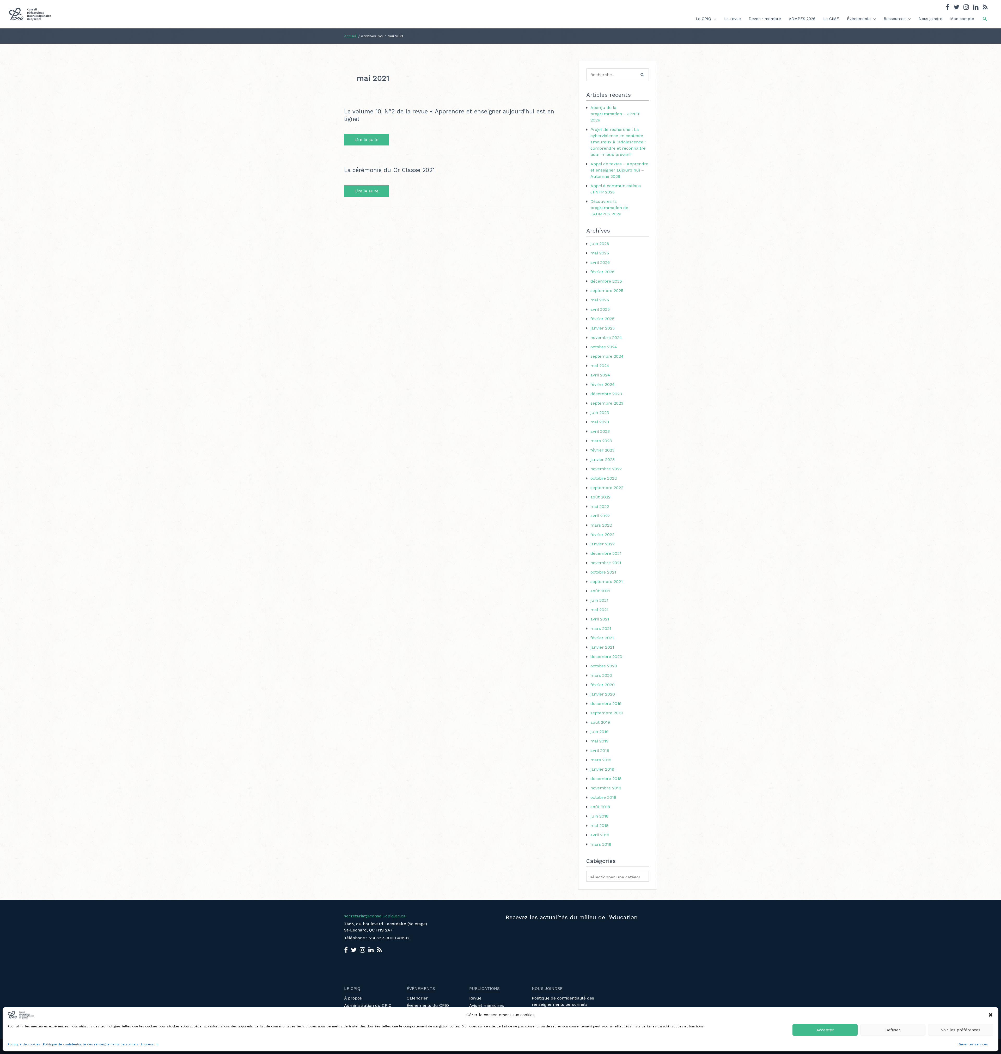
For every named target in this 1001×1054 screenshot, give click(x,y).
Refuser (893, 1030)
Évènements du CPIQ (428, 1005)
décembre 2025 (606, 281)
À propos (353, 998)
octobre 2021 (603, 572)
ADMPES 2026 (802, 18)
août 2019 (600, 722)
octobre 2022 (603, 478)
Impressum (149, 1044)
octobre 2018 (603, 797)
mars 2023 (601, 440)
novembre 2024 (606, 337)
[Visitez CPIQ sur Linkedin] (976, 7)
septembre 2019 (606, 712)
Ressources (895, 18)
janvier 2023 (602, 459)
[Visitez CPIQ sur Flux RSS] (985, 7)
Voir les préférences (960, 1030)
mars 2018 (600, 844)
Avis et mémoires (486, 1005)
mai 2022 (599, 506)
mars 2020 (601, 675)
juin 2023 (599, 412)
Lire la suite (366, 139)
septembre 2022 (606, 487)
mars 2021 (600, 628)
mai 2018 (599, 825)
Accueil (350, 36)
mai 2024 (599, 365)
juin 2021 (599, 600)
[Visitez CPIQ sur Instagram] (966, 7)
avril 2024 (600, 375)
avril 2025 (600, 309)
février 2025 (602, 318)
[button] (990, 1015)
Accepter (825, 1030)
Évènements (859, 18)
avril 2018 (599, 834)
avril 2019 (599, 750)
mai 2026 (599, 253)
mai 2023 (599, 421)
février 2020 (602, 684)
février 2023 (602, 450)
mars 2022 (601, 525)
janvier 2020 (602, 694)
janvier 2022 (602, 543)
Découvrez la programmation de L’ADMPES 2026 (609, 207)
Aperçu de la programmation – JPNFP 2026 (615, 114)
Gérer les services (973, 1044)
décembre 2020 (606, 656)
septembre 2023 (606, 403)
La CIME (831, 18)
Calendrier (417, 998)
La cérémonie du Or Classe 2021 (389, 170)
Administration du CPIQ (368, 1005)
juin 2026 (599, 243)
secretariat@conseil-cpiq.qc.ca (375, 915)
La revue (732, 18)
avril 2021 (599, 619)
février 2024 (602, 384)
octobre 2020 (603, 665)
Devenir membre (765, 18)
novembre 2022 (606, 468)
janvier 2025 (602, 328)
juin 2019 (599, 731)
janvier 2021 (602, 647)
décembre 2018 (605, 778)
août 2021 (600, 590)
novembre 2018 (605, 787)
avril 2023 (600, 431)
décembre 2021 (605, 553)
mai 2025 (599, 299)
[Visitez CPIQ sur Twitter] (956, 7)
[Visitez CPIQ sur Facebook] (947, 7)
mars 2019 (600, 759)
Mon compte (962, 18)
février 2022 (602, 534)
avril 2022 (600, 515)
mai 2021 (599, 609)
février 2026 (602, 271)
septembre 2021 (606, 581)
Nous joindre (930, 18)
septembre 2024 (607, 356)
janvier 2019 (602, 769)
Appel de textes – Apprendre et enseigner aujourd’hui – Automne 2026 (619, 170)
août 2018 (600, 806)
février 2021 (602, 637)
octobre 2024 (603, 346)
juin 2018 (599, 816)
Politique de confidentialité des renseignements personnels (90, 1044)
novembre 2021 (605, 562)
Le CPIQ (703, 18)
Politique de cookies (24, 1044)
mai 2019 (599, 741)
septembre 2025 (606, 290)
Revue (475, 998)
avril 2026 (600, 262)
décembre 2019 (605, 703)
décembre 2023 (606, 393)
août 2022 (600, 497)
